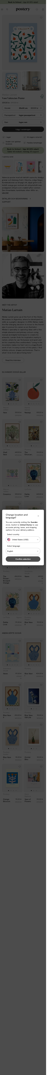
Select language (13, 546)
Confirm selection (23, 559)
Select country (13, 534)
